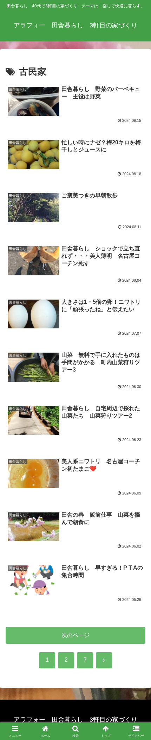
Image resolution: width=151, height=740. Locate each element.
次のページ (75, 635)
